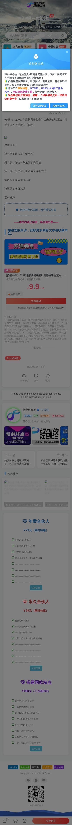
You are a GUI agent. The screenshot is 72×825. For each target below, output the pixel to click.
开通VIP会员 (39, 105)
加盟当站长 (59, 105)
